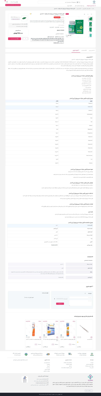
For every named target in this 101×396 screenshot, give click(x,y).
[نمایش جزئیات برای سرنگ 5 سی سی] (84, 329)
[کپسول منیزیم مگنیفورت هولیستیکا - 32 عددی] (50, 329)
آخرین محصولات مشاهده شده (66, 367)
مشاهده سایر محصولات (15, 19)
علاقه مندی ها (47, 369)
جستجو (70, 366)
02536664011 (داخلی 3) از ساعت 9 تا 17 (40, 381)
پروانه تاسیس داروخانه (89, 366)
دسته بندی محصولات (91, 5)
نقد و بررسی (91, 50)
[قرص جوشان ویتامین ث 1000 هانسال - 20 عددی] (67, 329)
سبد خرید (48, 367)
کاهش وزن (52, 27)
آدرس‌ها (48, 366)
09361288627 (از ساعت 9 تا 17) (42, 379)
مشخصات (83, 50)
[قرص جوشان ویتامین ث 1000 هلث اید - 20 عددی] (33, 329)
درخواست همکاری (47, 371)
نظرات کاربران (75, 50)
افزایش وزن (57, 27)
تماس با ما (91, 367)
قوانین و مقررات (69, 364)
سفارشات (48, 364)
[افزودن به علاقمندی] (78, 337)
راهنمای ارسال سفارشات (68, 362)
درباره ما (92, 362)
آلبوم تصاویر (69, 35)
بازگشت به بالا (88, 390)
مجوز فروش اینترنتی (89, 364)
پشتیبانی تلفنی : (12, 5)
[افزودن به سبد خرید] (91, 337)
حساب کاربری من (47, 362)
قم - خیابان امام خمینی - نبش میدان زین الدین (39, 385)
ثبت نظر (60, 303)
